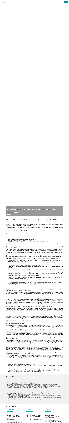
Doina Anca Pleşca (12, 212)
